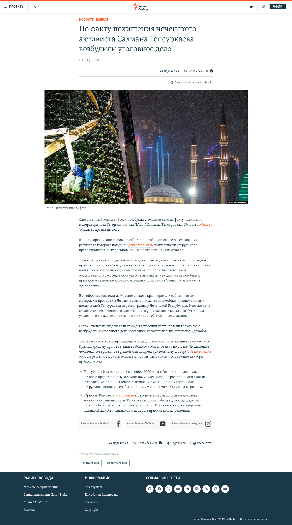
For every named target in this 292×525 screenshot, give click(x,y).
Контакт (29, 510)
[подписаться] (225, 489)
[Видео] (252, 7)
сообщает (204, 225)
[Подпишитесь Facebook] (159, 489)
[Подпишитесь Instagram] (197, 489)
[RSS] (206, 489)
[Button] (169, 71)
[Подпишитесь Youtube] (178, 489)
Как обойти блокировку (101, 495)
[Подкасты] (215, 489)
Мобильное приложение (41, 487)
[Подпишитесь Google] (150, 489)
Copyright (91, 510)
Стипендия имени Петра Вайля (46, 495)
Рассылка (91, 502)
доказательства (140, 245)
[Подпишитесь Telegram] (187, 489)
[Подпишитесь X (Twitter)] (168, 489)
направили (125, 395)
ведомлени (201, 352)
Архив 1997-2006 (35, 502)
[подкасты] (264, 7)
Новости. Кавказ (93, 20)
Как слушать (93, 487)
